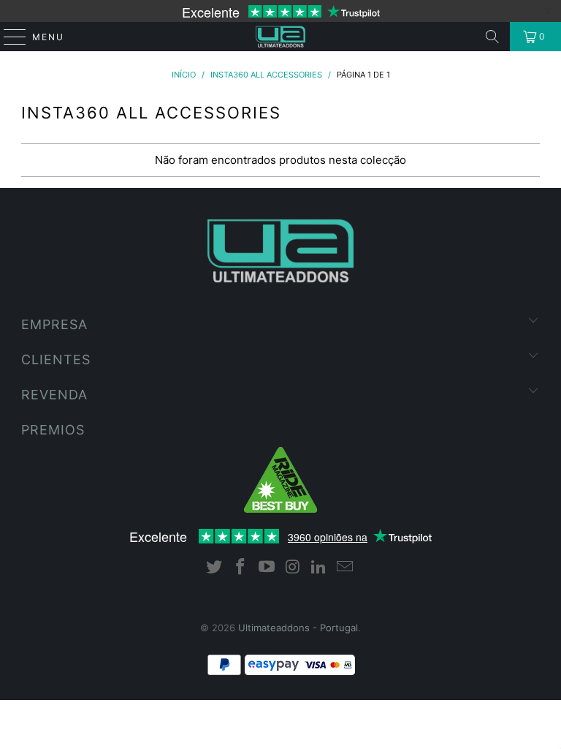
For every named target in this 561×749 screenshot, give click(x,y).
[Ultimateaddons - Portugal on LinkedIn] (319, 567)
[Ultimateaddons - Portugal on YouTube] (267, 567)
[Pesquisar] (492, 36)
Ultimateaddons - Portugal (298, 627)
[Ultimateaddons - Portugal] (280, 36)
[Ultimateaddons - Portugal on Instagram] (293, 567)
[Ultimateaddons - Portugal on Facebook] (241, 567)
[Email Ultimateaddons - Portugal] (345, 567)
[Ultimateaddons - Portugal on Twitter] (215, 567)
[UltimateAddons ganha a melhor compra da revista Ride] (280, 509)
